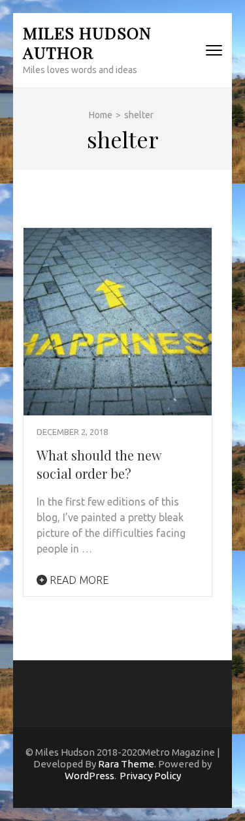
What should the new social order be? (99, 464)
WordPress (89, 775)
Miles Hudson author (87, 42)
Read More (77, 580)
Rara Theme (126, 763)
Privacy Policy (150, 775)
